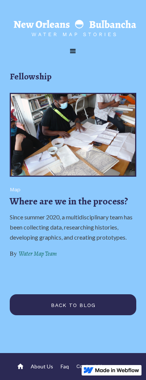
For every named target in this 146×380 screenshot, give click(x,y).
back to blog (73, 305)
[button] (73, 51)
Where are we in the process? (69, 201)
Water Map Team (38, 254)
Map (15, 189)
